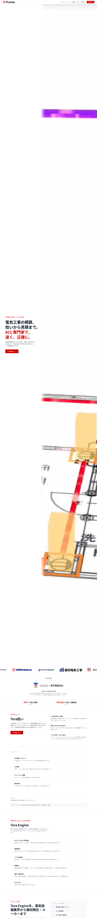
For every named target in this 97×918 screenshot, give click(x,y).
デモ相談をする (11, 351)
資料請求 (82, 2)
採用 (78, 2)
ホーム (62, 2)
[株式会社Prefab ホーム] (9, 2)
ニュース (68, 2)
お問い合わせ (90, 2)
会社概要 (73, 2)
